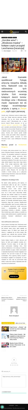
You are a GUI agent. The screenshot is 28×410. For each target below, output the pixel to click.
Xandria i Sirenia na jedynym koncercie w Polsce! (21, 299)
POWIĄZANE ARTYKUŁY (8, 323)
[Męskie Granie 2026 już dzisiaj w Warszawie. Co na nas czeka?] (5, 344)
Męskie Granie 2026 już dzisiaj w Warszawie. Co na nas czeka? (17, 344)
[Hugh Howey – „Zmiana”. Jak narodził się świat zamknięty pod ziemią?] (5, 328)
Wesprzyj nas (14, 276)
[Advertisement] (14, 15)
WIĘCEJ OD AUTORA (20, 323)
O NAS (16, 405)
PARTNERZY (11, 405)
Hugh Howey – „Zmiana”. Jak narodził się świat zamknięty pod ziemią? (18, 328)
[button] (26, 32)
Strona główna (4, 35)
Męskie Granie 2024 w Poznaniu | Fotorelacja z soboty (7, 299)
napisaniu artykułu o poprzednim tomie (11, 125)
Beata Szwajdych (7, 50)
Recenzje (14, 37)
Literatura (10, 37)
